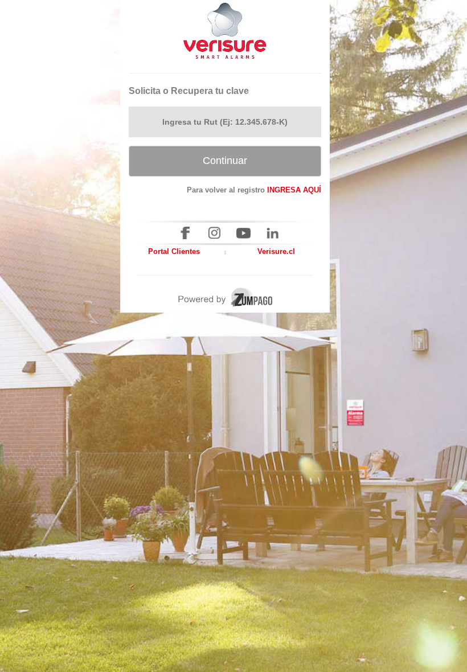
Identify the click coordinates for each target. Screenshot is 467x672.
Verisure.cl (276, 251)
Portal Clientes (174, 251)
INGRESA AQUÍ (294, 190)
